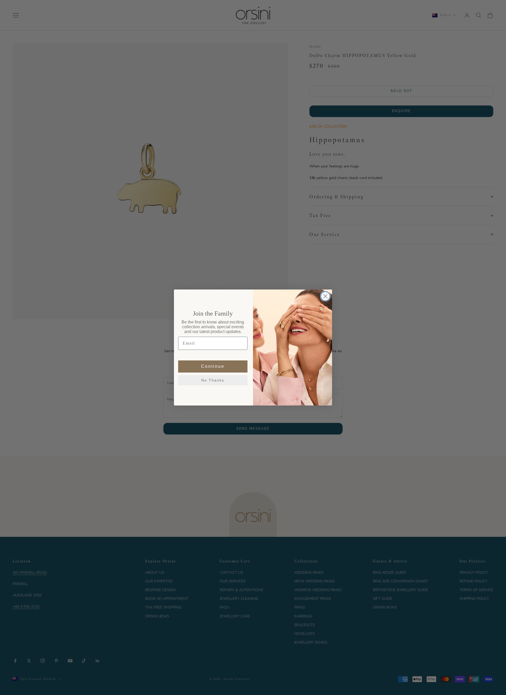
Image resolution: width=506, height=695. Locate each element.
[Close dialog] (325, 296)
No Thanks (212, 380)
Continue (213, 366)
